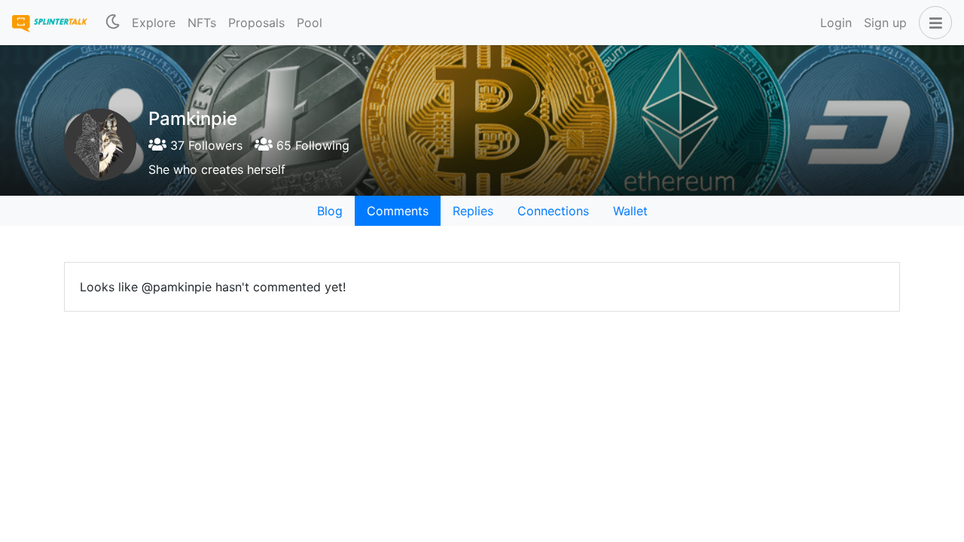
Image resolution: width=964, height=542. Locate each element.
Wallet (630, 210)
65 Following (311, 145)
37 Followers (204, 145)
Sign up (885, 22)
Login (836, 22)
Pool (309, 22)
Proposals (256, 22)
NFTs (202, 22)
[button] (932, 22)
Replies (473, 210)
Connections (553, 210)
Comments (398, 210)
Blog (330, 210)
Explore (153, 22)
